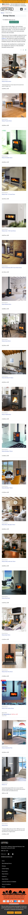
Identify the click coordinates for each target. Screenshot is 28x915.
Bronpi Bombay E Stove (7, 451)
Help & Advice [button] (5, 873)
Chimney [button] (4, 866)
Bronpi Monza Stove (6, 304)
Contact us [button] (4, 876)
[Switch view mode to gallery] (23, 49)
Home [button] (3, 860)
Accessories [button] (5, 871)
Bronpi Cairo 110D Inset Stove (9, 231)
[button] (25, 9)
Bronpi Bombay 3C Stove (7, 377)
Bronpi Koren (5, 825)
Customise (18, 912)
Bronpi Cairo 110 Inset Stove (8, 194)
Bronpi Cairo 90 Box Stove (8, 708)
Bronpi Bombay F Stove (7, 488)
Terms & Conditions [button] (6, 884)
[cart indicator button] (21, 9)
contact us (4, 38)
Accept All (10, 912)
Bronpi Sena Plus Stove (7, 671)
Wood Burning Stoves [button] (7, 863)
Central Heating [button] (5, 868)
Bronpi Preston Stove (7, 121)
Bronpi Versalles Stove (7, 157)
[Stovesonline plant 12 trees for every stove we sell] (14, 891)
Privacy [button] (3, 886)
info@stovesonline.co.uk (6, 856)
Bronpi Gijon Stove (6, 635)
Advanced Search (14, 22)
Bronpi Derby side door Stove (8, 561)
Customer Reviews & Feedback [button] (9, 881)
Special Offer (6, 714)
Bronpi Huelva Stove (6, 81)
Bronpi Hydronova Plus (7, 748)
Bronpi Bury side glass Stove (8, 524)
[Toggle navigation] (25, 9)
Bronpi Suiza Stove (6, 341)
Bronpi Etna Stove (6, 598)
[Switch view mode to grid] (25, 49)
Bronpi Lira (4, 784)
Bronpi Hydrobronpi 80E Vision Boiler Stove (12, 267)
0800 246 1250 (4, 850)
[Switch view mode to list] (21, 49)
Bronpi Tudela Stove (6, 414)
